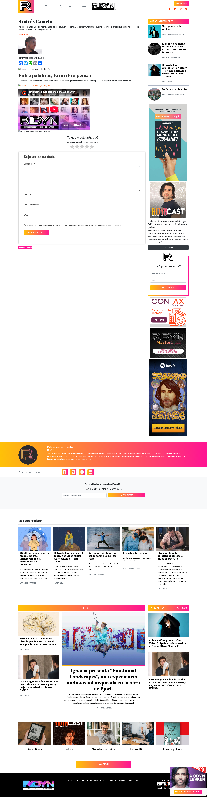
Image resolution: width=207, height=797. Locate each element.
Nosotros (71, 781)
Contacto (122, 781)
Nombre (28, 194)
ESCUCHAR (168, 247)
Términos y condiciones (95, 781)
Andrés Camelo (25, 248)
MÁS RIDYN (103, 764)
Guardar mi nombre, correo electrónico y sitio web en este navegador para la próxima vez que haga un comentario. (74, 225)
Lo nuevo (82, 6)
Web (26, 215)
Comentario (29, 164)
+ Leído (70, 6)
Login (137, 781)
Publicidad (81, 781)
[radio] (72, 147)
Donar (130, 781)
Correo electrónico (32, 205)
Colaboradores (111, 781)
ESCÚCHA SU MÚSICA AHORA (188, 792)
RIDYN (26, 34)
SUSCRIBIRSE (181, 3)
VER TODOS (181, 608)
